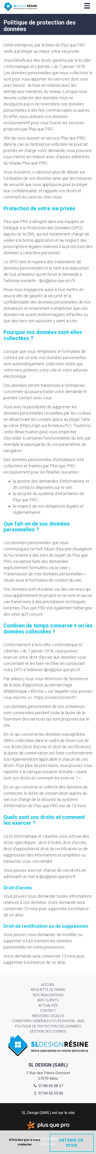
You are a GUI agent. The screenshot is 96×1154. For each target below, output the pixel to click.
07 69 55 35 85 (50, 1093)
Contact (48, 1010)
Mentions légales (48, 1016)
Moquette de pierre (48, 990)
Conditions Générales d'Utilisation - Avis (48, 1021)
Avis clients (48, 1000)
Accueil (48, 985)
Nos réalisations (48, 995)
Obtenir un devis (72, 1142)
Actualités (48, 1005)
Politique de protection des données (48, 1026)
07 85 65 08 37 (50, 1086)
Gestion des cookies (48, 1031)
